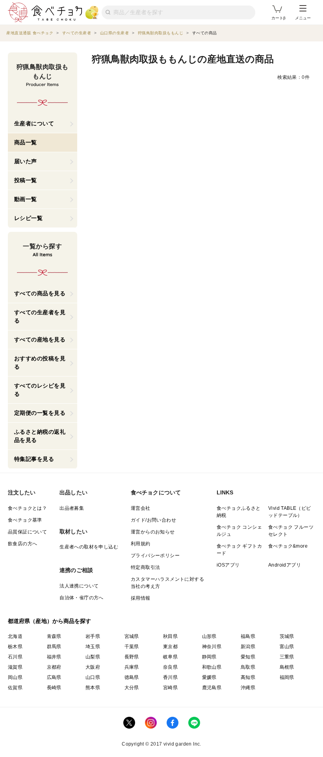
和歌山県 (212, 667)
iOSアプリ (228, 565)
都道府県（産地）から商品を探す (49, 621)
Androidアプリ (284, 565)
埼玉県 (92, 646)
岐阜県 (170, 657)
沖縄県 (248, 687)
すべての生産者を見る (40, 316)
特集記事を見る (34, 459)
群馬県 (54, 646)
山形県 (209, 636)
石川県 (15, 657)
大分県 (131, 687)
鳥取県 (248, 667)
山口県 (92, 677)
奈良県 (170, 667)
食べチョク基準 (25, 520)
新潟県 (248, 646)
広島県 (54, 677)
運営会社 (140, 508)
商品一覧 (25, 142)
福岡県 (287, 677)
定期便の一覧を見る (40, 413)
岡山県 (15, 677)
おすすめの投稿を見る (40, 362)
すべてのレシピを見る (40, 389)
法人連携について (78, 586)
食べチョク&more (288, 546)
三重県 (287, 657)
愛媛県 (209, 677)
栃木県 (15, 646)
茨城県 (287, 636)
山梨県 (92, 657)
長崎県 (54, 687)
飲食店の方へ (22, 543)
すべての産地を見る (40, 339)
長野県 (131, 657)
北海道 (15, 636)
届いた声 (25, 161)
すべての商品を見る (40, 293)
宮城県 (131, 636)
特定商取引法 (145, 567)
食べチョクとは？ (27, 508)
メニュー (303, 18)
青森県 (54, 636)
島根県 (287, 667)
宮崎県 (170, 687)
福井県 (54, 657)
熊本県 (92, 687)
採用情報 (140, 598)
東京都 (170, 646)
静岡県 (209, 657)
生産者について (34, 123)
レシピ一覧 (28, 218)
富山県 (287, 646)
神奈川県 (212, 646)
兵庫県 (131, 667)
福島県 (248, 636)
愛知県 (248, 657)
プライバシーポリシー (155, 555)
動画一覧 (25, 199)
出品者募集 (71, 508)
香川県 (170, 677)
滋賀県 (15, 667)
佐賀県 (15, 687)
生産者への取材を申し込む (88, 547)
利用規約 (140, 543)
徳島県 (131, 677)
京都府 (54, 667)
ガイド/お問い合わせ (153, 520)
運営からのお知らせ (153, 532)
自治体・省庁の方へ (81, 597)
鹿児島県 (212, 687)
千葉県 (131, 646)
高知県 (248, 677)
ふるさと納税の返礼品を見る (40, 436)
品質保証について (27, 532)
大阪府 (92, 667)
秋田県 (170, 636)
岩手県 (92, 636)
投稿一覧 (25, 180)
